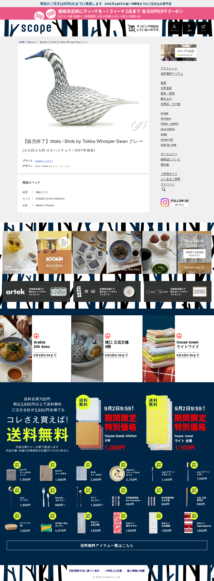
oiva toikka (168, 129)
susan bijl (167, 139)
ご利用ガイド (169, 174)
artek (164, 134)
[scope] (35, 28)
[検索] (164, 189)
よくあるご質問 (170, 179)
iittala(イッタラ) (43, 160)
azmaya (166, 118)
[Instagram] (165, 202)
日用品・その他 (170, 104)
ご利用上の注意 (113, 570)
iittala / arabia (169, 123)
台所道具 (166, 88)
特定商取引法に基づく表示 (84, 570)
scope (164, 113)
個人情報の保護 (136, 570)
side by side (168, 144)
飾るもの (166, 98)
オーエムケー (169, 154)
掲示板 (165, 164)
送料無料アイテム (172, 73)
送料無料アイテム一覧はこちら (107, 545)
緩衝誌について (170, 159)
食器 (163, 83)
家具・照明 (168, 93)
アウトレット (169, 68)
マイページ (168, 184)
